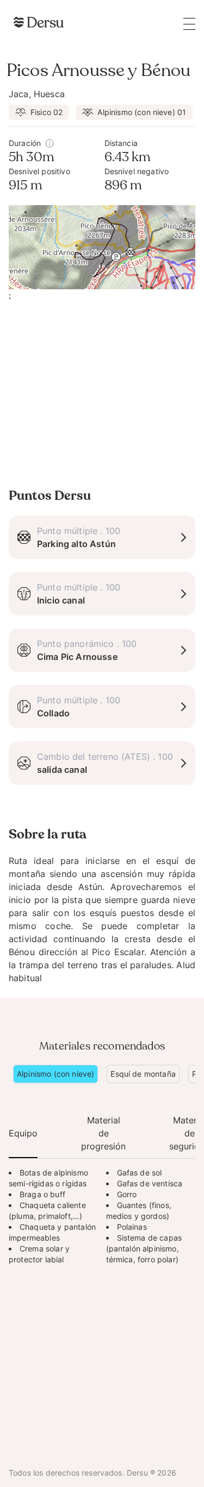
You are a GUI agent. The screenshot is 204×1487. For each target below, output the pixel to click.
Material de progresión (103, 1133)
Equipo (23, 1133)
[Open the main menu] (189, 23)
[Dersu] (39, 22)
